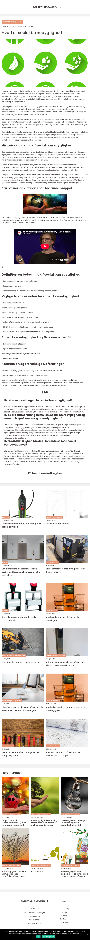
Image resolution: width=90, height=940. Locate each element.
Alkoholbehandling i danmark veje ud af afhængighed (65, 709)
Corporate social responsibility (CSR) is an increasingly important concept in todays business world (15, 822)
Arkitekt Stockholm (53, 746)
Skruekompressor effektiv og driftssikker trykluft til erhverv (66, 570)
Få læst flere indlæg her (45, 473)
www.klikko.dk (37, 923)
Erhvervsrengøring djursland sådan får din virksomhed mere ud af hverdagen (22, 709)
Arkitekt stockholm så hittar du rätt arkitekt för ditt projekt (63, 754)
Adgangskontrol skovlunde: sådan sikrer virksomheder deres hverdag (66, 664)
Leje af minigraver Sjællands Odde (13, 656)
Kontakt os (64, 919)
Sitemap (64, 922)
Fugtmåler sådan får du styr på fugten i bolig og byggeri (21, 525)
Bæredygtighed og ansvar (12, 22)
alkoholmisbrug (52, 610)
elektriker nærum (7, 746)
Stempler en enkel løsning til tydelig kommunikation (19, 619)
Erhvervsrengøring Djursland (11, 701)
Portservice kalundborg (57, 523)
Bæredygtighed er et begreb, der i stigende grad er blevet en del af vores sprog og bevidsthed (74, 873)
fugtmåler (5, 517)
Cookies (64, 915)
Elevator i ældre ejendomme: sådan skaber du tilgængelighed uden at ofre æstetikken (21, 571)
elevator (5, 562)
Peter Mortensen (26, 26)
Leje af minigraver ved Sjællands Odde (21, 662)
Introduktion (37, 871)
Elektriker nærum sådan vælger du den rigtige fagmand (21, 754)
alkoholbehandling (53, 701)
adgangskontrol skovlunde (56, 656)
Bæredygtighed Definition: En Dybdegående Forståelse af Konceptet (14, 873)
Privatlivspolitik (48, 937)
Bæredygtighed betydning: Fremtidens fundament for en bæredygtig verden (44, 822)
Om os (64, 912)
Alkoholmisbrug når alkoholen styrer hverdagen (64, 619)
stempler (5, 610)
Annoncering (64, 909)
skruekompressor (52, 562)
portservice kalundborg (54, 517)
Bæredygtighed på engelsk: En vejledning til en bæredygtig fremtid (74, 822)
